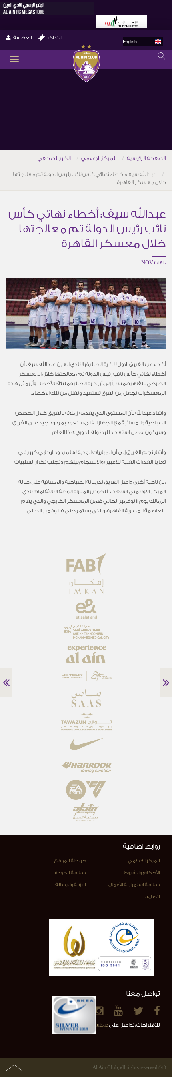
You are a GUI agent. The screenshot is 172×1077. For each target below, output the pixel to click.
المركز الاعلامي (144, 860)
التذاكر (54, 37)
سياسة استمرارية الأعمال (134, 884)
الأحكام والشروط (142, 872)
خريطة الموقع (70, 860)
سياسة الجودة (70, 872)
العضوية (22, 37)
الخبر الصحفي (54, 158)
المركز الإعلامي (98, 158)
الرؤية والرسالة (70, 884)
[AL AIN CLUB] (86, 64)
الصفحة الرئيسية (146, 158)
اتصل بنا (151, 896)
